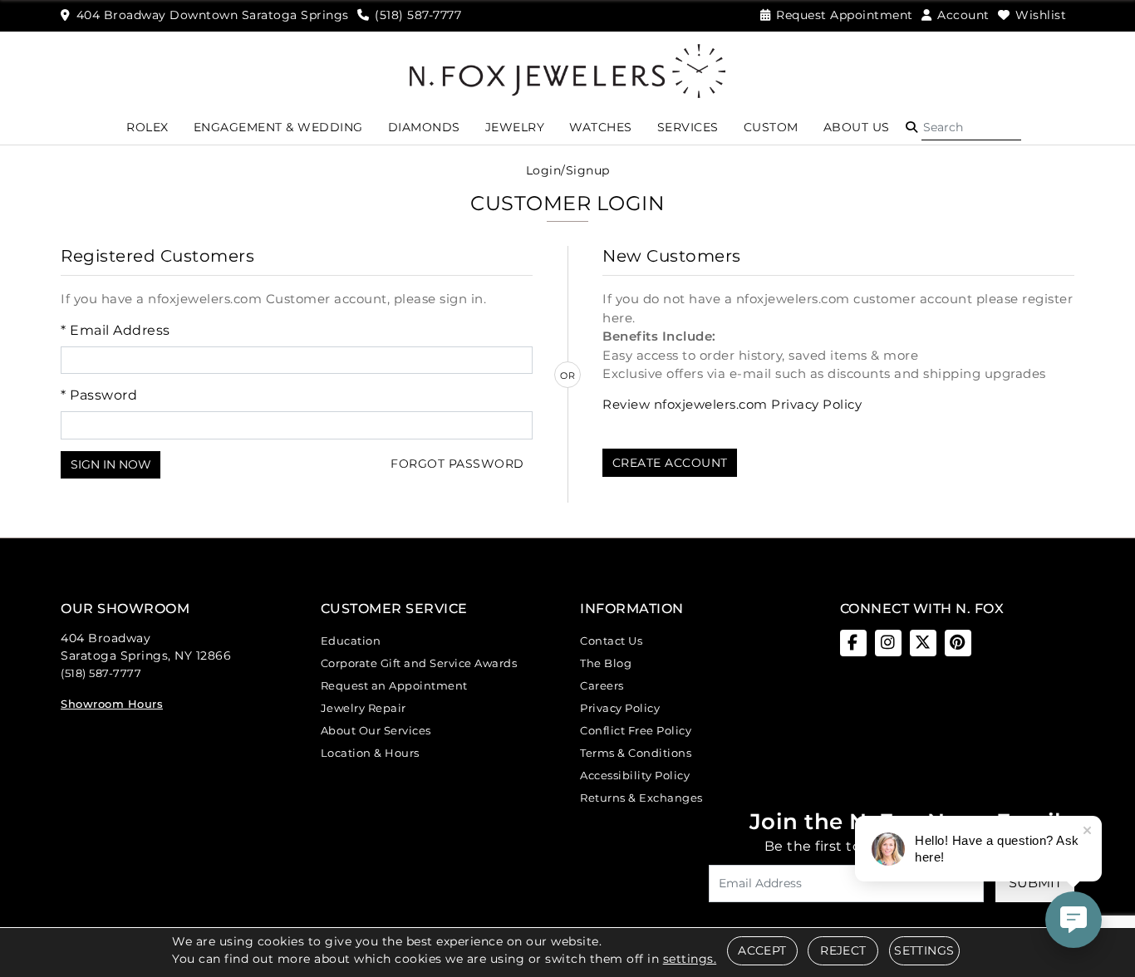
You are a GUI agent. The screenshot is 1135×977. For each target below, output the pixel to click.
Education (351, 640)
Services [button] (688, 127)
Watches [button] (600, 127)
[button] (911, 127)
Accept (762, 950)
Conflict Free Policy (635, 730)
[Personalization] (712, 523)
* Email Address (115, 330)
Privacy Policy (620, 707)
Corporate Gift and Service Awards (419, 663)
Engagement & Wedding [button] (278, 127)
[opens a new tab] (853, 643)
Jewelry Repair (363, 707)
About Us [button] (856, 127)
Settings (924, 950)
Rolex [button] (147, 127)
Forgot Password (457, 463)
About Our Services (376, 730)
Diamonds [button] (424, 127)
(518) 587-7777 (101, 673)
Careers (602, 685)
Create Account (670, 462)
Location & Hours (370, 752)
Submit (1035, 883)
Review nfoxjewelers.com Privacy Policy (732, 404)
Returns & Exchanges (641, 797)
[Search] (971, 127)
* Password (99, 395)
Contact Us (611, 640)
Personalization (439, 523)
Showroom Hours (112, 703)
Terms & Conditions (635, 752)
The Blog (605, 663)
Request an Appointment (394, 685)
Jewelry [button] (515, 127)
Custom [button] (771, 127)
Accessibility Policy (635, 775)
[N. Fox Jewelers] (567, 69)
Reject (843, 950)
